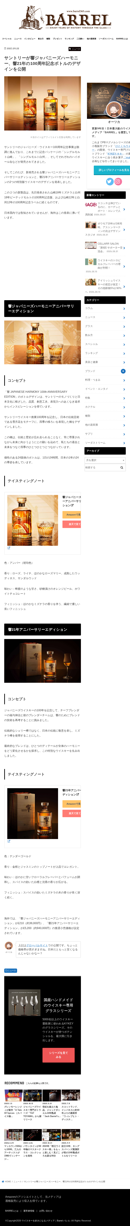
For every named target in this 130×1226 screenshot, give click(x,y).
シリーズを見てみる (58, 1055)
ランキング (69, 39)
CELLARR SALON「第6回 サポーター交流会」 (110, 247)
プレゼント (57, 39)
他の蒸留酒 (91, 39)
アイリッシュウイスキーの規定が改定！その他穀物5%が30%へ (103, 286)
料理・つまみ (92, 379)
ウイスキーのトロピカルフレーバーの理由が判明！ (103, 266)
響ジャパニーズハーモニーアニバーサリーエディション (77, 501)
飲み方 (41, 39)
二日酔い (80, 39)
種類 (48, 39)
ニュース (18, 39)
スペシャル (7, 39)
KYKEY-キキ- (115, 153)
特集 (87, 397)
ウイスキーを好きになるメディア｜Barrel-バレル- (46, 1220)
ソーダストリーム (106, 39)
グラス (89, 326)
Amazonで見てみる (77, 514)
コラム (89, 308)
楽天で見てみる (77, 524)
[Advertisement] (42, 257)
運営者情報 (28, 1211)
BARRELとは (122, 39)
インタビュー (29, 39)
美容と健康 (91, 362)
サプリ (89, 433)
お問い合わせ (45, 1211)
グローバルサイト (37, 945)
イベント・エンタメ (96, 388)
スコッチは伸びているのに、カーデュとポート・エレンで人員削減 (103, 209)
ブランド (90, 371)
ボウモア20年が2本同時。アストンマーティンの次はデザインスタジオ (103, 229)
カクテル (90, 406)
